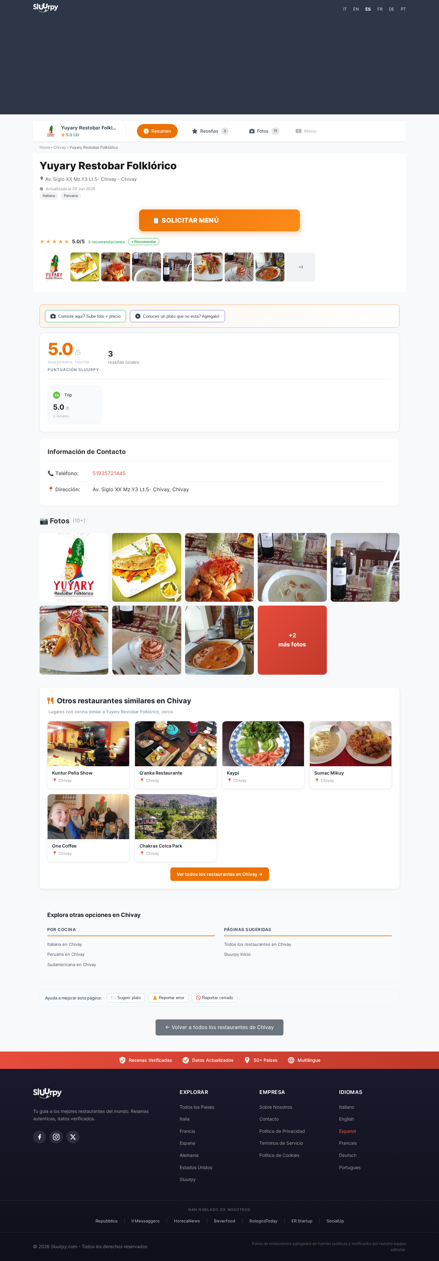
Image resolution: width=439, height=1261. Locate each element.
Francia (187, 1131)
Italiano (346, 1107)
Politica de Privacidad (282, 1131)
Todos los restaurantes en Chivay (257, 944)
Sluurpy (188, 1179)
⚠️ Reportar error (168, 997)
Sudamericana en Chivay (71, 964)
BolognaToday (263, 1220)
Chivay (59, 147)
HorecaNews (187, 1220)
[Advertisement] (219, 63)
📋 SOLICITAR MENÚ (185, 220)
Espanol (347, 1131)
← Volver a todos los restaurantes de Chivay (219, 1027)
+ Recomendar (143, 242)
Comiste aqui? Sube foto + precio (89, 316)
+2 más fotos (292, 640)
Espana (187, 1143)
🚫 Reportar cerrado (214, 997)
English (346, 1119)
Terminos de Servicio (281, 1143)
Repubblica (106, 1220)
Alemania (189, 1155)
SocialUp (335, 1220)
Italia (185, 1119)
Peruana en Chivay (66, 954)
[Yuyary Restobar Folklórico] (54, 267)
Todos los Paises (197, 1107)
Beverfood (224, 1220)
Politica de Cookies (279, 1155)
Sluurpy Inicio (237, 954)
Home (45, 147)
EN (356, 9)
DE (391, 9)
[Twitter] (73, 1137)
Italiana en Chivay (64, 944)
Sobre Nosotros (275, 1107)
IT (345, 9)
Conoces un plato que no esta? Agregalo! (181, 316)
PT (403, 9)
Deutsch (347, 1155)
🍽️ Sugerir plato (126, 997)
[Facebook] (39, 1137)
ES (368, 9)
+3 (301, 267)
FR (379, 9)
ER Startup (301, 1220)
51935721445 (109, 473)
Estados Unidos (196, 1167)
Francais (348, 1143)
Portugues (350, 1167)
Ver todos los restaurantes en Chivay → (220, 874)
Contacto (269, 1119)
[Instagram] (56, 1137)
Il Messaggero (145, 1220)
